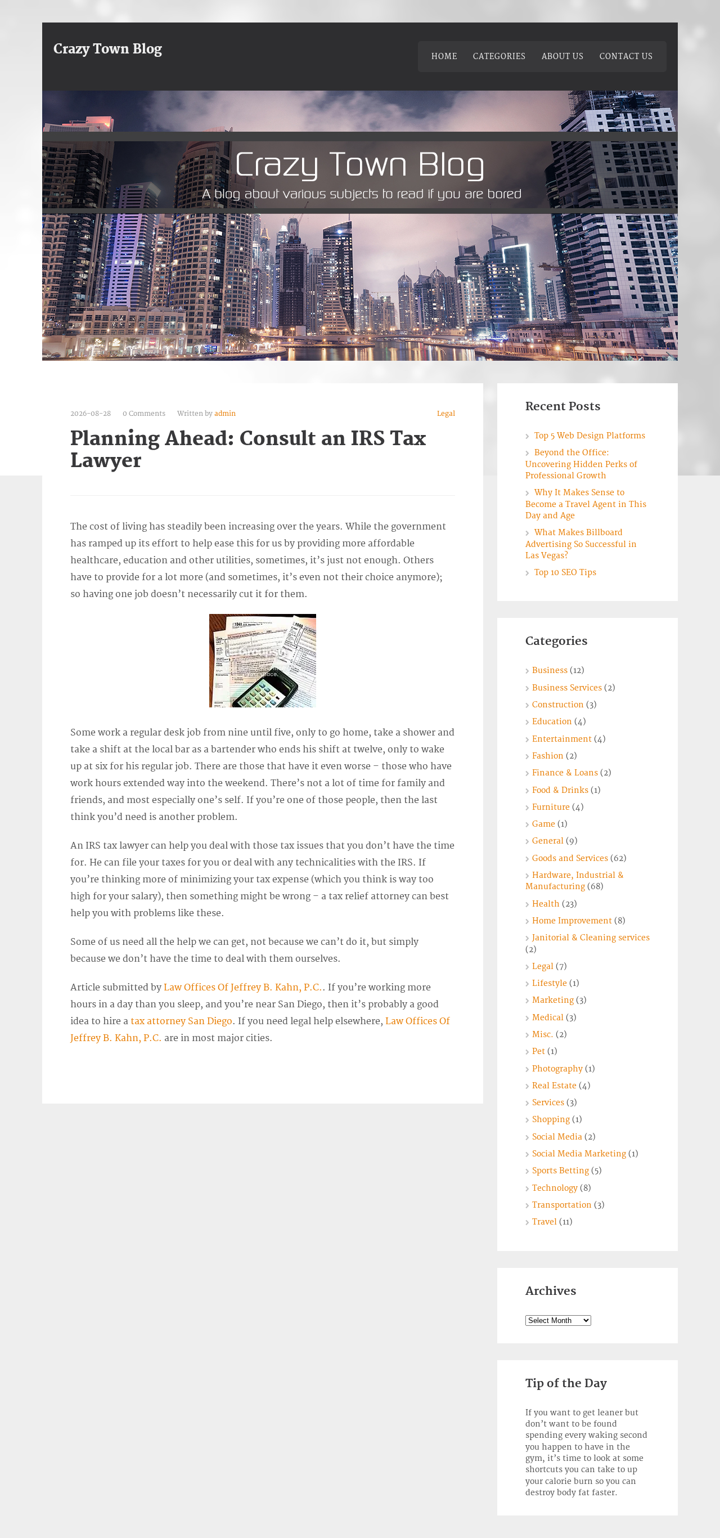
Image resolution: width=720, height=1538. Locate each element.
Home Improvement (572, 921)
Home (444, 56)
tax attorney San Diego (181, 1021)
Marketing (553, 1000)
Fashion (548, 756)
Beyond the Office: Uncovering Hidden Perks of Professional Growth (581, 464)
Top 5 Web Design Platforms (589, 436)
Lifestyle (549, 983)
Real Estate (554, 1086)
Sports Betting (560, 1171)
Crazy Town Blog (107, 49)
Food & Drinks (560, 790)
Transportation (562, 1205)
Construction (558, 705)
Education (552, 722)
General (548, 841)
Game (543, 824)
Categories (499, 56)
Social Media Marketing (579, 1154)
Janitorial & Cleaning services (591, 938)
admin (225, 414)
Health (546, 904)
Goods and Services (570, 858)
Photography (557, 1069)
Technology (555, 1188)
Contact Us (626, 56)
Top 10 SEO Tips (565, 572)
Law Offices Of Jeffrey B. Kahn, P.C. (243, 987)
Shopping (551, 1119)
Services (548, 1102)
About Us (563, 56)
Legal (446, 414)
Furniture (551, 807)
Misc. (543, 1034)
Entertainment (562, 739)
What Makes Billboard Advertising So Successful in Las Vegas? (581, 544)
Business (550, 670)
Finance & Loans (565, 773)
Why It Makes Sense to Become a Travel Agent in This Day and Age (585, 504)
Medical (548, 1018)
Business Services (567, 688)
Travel (544, 1222)
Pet (538, 1051)
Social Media (557, 1137)
